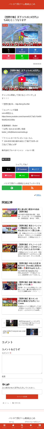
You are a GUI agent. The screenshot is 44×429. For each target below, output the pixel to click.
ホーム (11, 422)
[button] (40, 329)
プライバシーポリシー (33, 422)
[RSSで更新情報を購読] (32, 188)
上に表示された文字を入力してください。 (19, 388)
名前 (3, 376)
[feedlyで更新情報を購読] (12, 188)
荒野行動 (7, 159)
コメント (6, 353)
